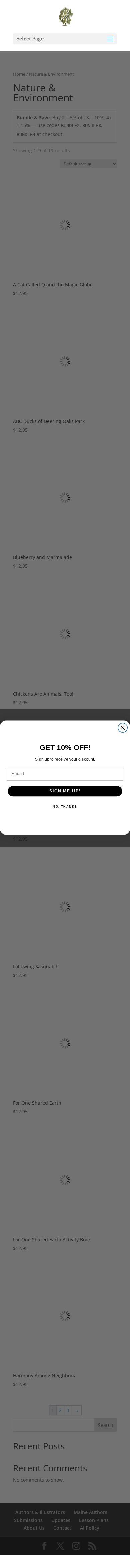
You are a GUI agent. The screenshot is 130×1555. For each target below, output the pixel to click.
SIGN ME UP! (65, 791)
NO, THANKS (65, 806)
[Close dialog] (122, 727)
